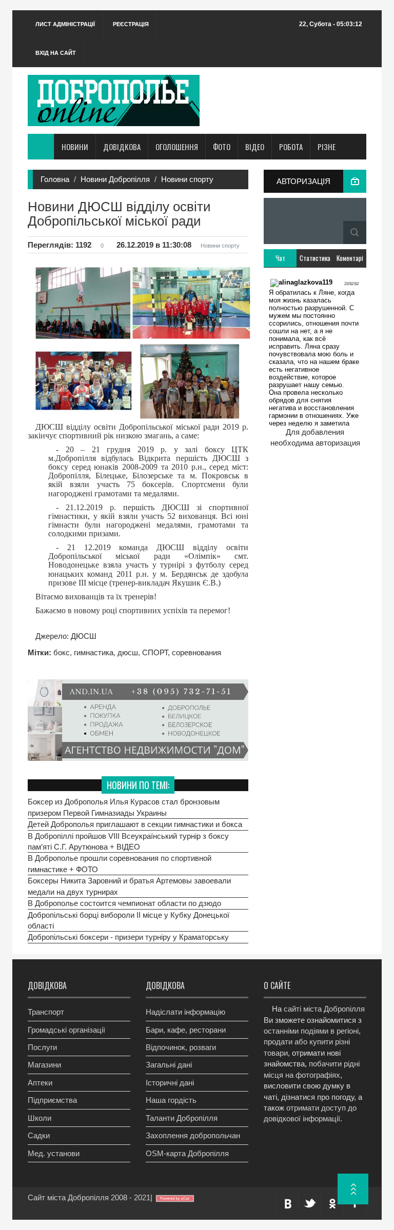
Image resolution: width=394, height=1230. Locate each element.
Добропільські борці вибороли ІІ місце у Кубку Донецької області (128, 920)
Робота (291, 146)
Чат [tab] (280, 258)
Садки (39, 1135)
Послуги (42, 1047)
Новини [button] (75, 146)
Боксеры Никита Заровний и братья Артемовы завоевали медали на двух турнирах (129, 886)
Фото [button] (221, 146)
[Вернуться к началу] (353, 1189)
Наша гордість (171, 1100)
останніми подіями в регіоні (311, 1030)
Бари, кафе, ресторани (186, 1029)
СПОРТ (155, 652)
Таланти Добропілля (182, 1118)
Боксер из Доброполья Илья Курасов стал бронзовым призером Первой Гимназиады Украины (124, 807)
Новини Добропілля (115, 179)
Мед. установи (54, 1153)
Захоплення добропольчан (193, 1135)
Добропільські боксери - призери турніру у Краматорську (128, 937)
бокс (61, 652)
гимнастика (93, 652)
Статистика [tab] (315, 258)
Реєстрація (131, 24)
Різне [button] (327, 146)
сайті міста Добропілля (324, 1008)
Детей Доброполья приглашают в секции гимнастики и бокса (135, 824)
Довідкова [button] (122, 146)
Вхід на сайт (55, 53)
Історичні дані (170, 1082)
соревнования (196, 652)
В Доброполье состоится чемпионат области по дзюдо (124, 903)
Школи (39, 1118)
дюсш (127, 652)
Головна (55, 179)
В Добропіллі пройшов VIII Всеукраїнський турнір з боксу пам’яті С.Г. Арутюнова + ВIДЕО (128, 841)
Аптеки (40, 1082)
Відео (254, 146)
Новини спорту (187, 179)
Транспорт (46, 1011)
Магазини (44, 1064)
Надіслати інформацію (185, 1011)
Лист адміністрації (65, 24)
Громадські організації (66, 1029)
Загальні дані (169, 1064)
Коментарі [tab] (350, 258)
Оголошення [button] (176, 146)
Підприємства (52, 1100)
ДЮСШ (82, 636)
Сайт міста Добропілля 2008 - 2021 (89, 1197)
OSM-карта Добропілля (187, 1153)
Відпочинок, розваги (181, 1047)
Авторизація (303, 181)
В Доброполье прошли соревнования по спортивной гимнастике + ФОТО (119, 863)
